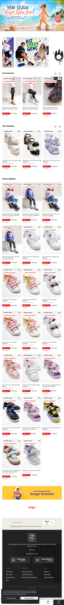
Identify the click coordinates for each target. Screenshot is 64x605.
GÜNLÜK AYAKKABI (7, 163)
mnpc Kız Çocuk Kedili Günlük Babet (11, 385)
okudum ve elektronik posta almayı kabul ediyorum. (26, 526)
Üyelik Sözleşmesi (27, 572)
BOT (3, 110)
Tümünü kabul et (29, 598)
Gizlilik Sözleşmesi (27, 574)
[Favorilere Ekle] (18, 102)
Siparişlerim (47, 574)
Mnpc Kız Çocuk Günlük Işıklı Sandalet (31, 161)
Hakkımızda (9, 572)
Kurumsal (8, 568)
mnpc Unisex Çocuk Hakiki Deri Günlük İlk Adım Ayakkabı (11, 471)
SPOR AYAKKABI (27, 260)
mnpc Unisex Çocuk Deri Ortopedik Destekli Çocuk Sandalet (30, 108)
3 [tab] (31, 28)
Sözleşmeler (25, 568)
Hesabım (46, 568)
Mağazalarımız (10, 577)
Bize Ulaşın (9, 574)
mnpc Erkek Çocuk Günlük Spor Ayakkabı (11, 428)
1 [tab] (28, 28)
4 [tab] (32, 28)
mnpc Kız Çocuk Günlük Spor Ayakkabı (30, 257)
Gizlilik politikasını (15, 526)
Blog (7, 580)
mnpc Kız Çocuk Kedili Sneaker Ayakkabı (31, 385)
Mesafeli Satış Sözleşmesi (29, 577)
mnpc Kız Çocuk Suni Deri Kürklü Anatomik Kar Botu (10, 108)
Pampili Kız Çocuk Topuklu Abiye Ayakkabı (11, 161)
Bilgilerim (47, 572)
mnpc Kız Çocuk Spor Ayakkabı (31, 470)
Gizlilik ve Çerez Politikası (21, 601)
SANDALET (26, 110)
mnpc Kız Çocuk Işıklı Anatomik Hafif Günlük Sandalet (51, 385)
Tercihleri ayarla (11, 598)
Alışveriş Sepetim (49, 577)
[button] (3, 6)
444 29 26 (32, 550)
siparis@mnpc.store (32, 554)
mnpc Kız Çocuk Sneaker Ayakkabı (9, 300)
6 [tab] (35, 28)
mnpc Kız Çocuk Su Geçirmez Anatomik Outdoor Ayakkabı (10, 214)
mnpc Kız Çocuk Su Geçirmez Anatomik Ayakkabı (50, 214)
